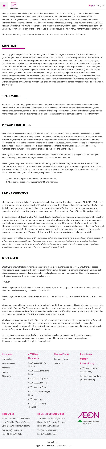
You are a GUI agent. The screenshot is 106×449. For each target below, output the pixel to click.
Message (6, 368)
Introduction (7, 359)
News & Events (61, 354)
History (5, 372)
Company (7, 354)
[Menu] (4, 5)
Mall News (58, 363)
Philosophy (7, 376)
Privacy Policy (87, 363)
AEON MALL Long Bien (38, 378)
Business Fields (8, 363)
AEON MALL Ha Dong (37, 387)
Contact (84, 359)
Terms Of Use (53, 442)
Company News (61, 359)
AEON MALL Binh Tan (37, 383)
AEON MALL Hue (35, 399)
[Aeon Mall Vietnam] (14, 5)
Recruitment (86, 354)
